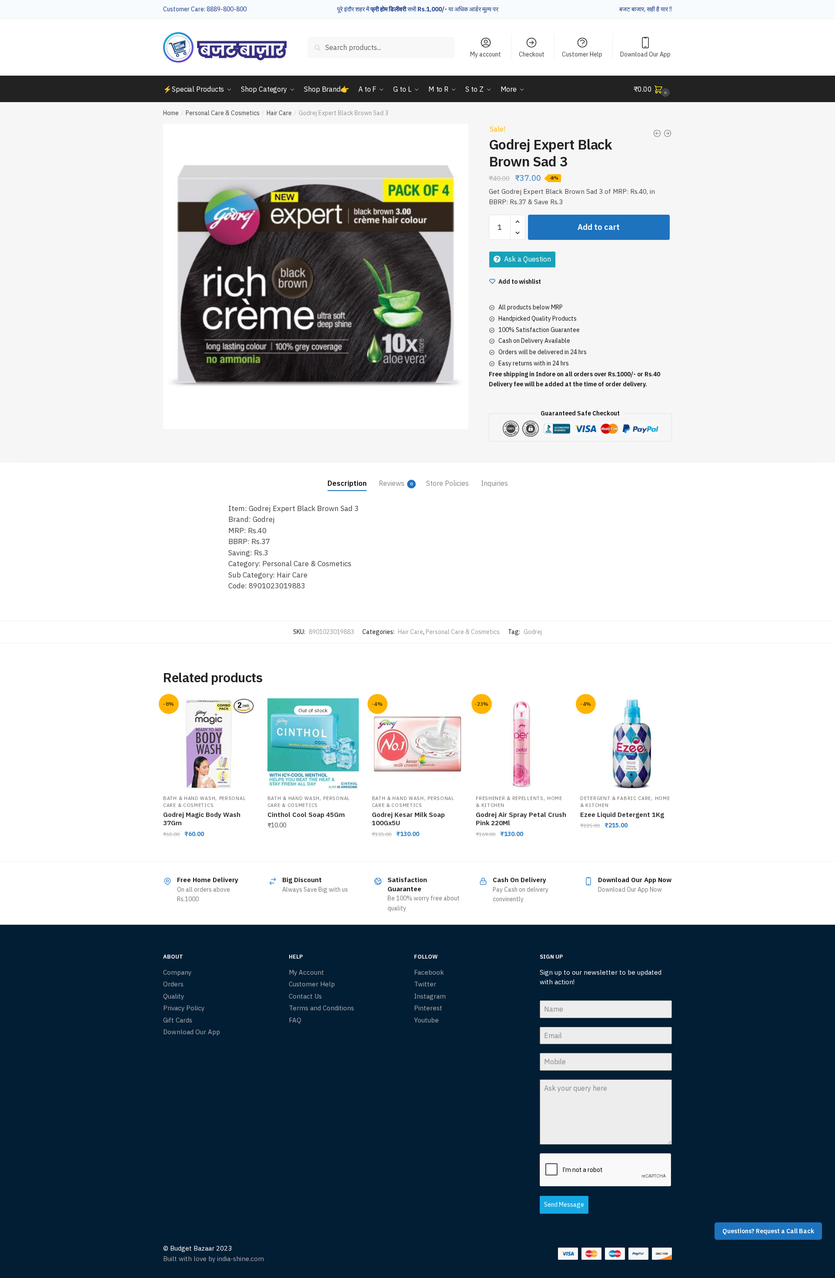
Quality (173, 996)
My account (485, 54)
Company (177, 972)
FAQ (295, 1020)
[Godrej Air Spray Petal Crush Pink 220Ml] (521, 744)
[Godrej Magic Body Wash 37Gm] (208, 744)
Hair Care (279, 113)
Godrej (533, 632)
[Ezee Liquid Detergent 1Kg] (625, 744)
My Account (306, 972)
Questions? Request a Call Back (768, 1231)
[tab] (347, 476)
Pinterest (428, 1008)
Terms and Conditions (321, 1008)
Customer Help (582, 54)
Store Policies (447, 483)
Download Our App (645, 54)
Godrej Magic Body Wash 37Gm (201, 818)
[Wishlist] (241, 711)
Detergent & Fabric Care (615, 798)
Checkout (531, 54)
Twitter (425, 984)
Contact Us (305, 996)
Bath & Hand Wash (189, 798)
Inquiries (494, 483)
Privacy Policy (183, 1008)
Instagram (430, 996)
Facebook (429, 972)
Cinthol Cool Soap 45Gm (306, 814)
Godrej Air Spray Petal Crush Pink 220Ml (521, 818)
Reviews (391, 483)
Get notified (313, 851)
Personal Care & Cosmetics (223, 113)
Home (171, 113)
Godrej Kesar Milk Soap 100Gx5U (408, 818)
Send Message (564, 1204)
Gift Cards (177, 1020)
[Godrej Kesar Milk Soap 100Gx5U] (417, 744)
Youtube (426, 1020)
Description (347, 483)
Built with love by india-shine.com (213, 1259)
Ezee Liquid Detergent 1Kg (622, 814)
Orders (173, 984)
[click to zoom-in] (315, 276)
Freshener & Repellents (509, 798)
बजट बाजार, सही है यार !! (645, 9)
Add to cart (599, 227)
